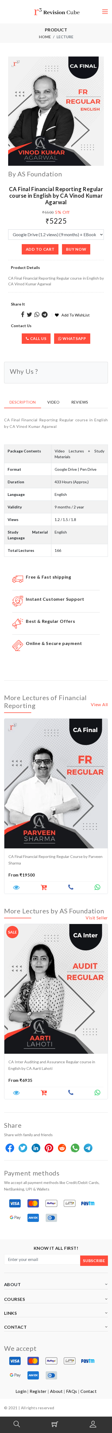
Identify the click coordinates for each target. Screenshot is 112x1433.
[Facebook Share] (22, 314)
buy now (76, 249)
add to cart (40, 249)
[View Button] (16, 888)
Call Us (37, 338)
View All (99, 704)
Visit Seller (97, 917)
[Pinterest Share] (49, 1148)
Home (45, 37)
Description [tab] (23, 402)
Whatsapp (73, 338)
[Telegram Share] (45, 314)
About (56, 1391)
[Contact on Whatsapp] (97, 888)
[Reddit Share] (62, 1148)
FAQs (71, 1391)
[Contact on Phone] (70, 888)
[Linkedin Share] (36, 1148)
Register (38, 1391)
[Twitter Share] (29, 314)
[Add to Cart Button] (44, 888)
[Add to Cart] (44, 1093)
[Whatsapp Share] (36, 314)
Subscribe (94, 1260)
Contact (88, 1391)
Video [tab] (53, 402)
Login (20, 1391)
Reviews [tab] (79, 402)
